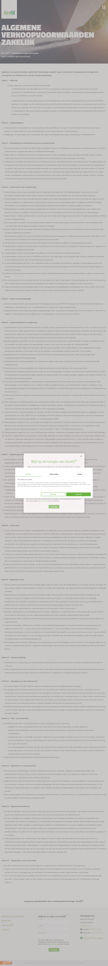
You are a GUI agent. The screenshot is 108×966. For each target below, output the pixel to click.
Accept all (78, 494)
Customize (53, 494)
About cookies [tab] (54, 474)
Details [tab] (80, 474)
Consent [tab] (28, 474)
